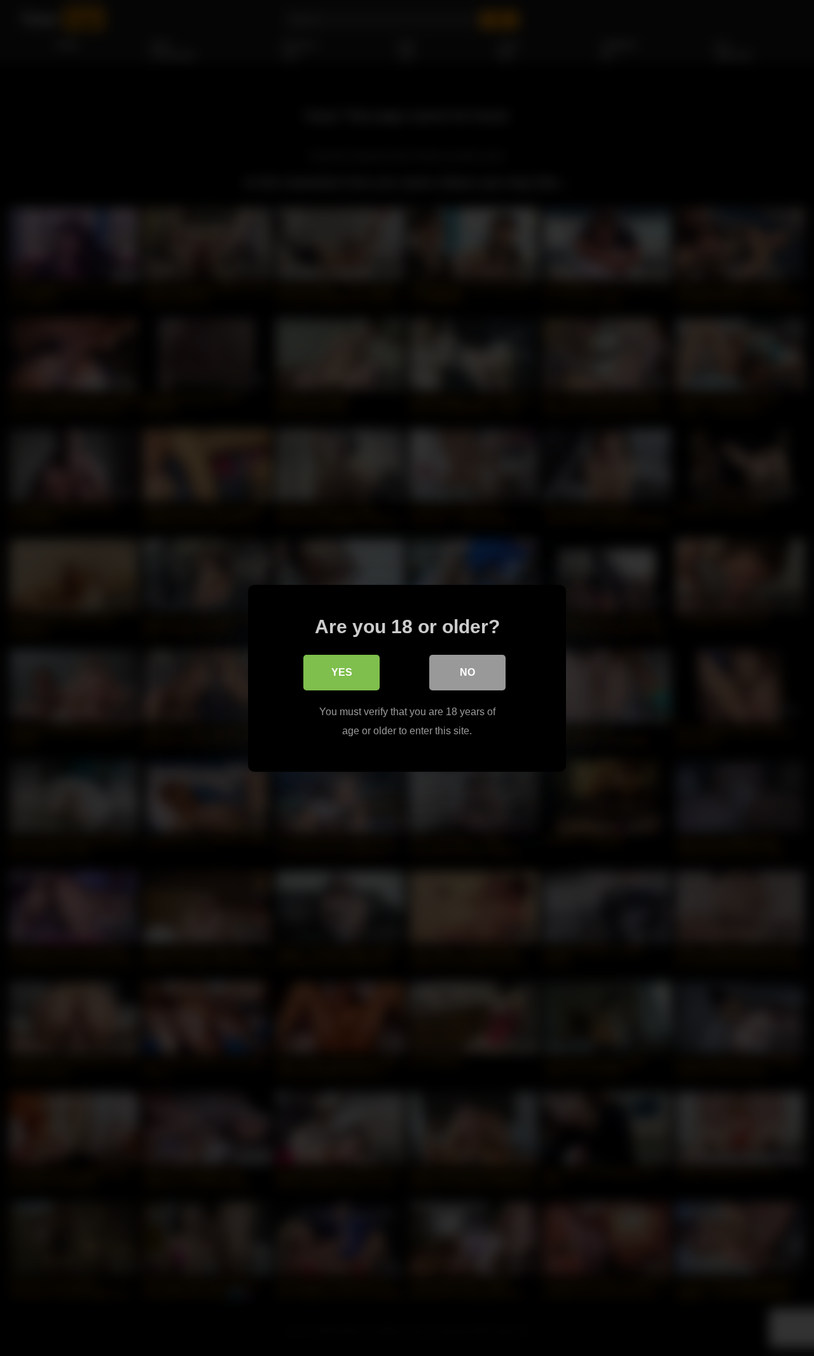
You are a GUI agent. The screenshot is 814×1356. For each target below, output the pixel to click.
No (467, 671)
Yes (341, 671)
